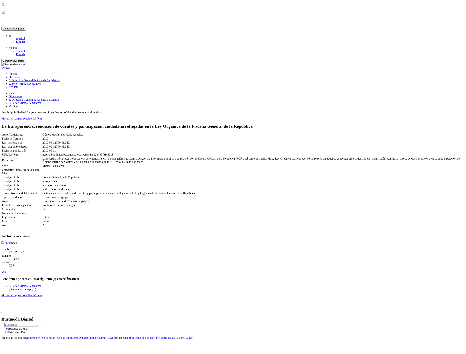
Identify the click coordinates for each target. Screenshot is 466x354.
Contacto (225, 308)
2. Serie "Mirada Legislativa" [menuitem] (25, 83)
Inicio (12, 93)
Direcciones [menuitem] (15, 77)
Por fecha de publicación (65, 337)
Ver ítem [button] (6, 67)
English (20, 41)
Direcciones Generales (38, 337)
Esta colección (16, 332)
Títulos (92, 337)
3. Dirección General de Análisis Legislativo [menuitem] (34, 80)
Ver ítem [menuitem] (13, 86)
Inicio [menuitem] (13, 73)
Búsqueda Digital (18, 328)
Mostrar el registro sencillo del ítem (21, 118)
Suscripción (8, 21)
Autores (83, 337)
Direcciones (15, 96)
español (20, 38)
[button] (10, 36)
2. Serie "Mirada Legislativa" (25, 102)
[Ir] (39, 325)
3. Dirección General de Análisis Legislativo (34, 99)
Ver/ (3, 271)
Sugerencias (239, 308)
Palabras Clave (104, 337)
